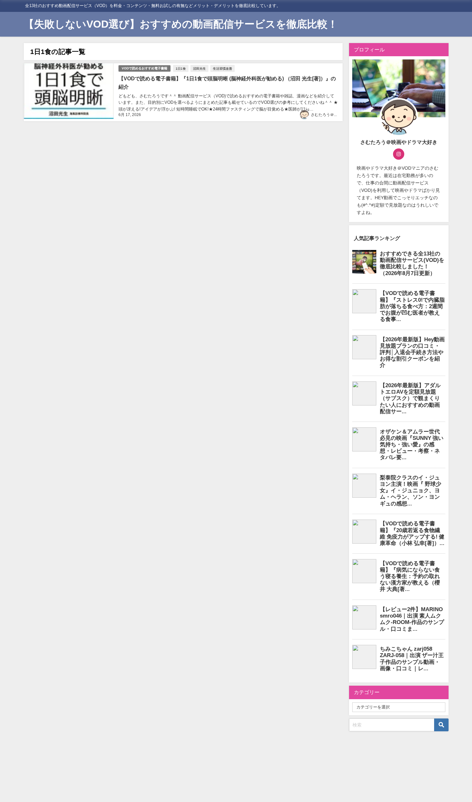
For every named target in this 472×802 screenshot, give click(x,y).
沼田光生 (199, 68)
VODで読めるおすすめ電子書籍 (144, 68)
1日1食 (181, 68)
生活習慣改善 (222, 68)
